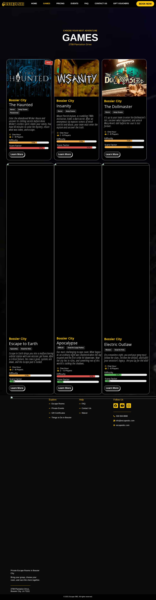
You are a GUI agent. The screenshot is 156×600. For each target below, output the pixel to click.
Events (74, 3)
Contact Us (101, 3)
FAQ (86, 3)
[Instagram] (128, 405)
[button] (145, 3)
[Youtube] (122, 405)
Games (46, 3)
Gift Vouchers (121, 3)
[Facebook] (115, 405)
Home (34, 3)
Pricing (60, 3)
